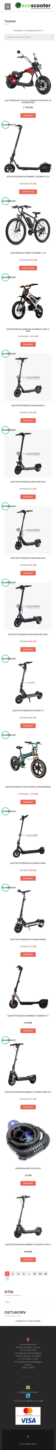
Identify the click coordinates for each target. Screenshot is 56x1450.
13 (40, 1273)
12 (34, 1273)
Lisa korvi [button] (28, 115)
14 (45, 1273)
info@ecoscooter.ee (28, 1392)
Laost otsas (28, 192)
